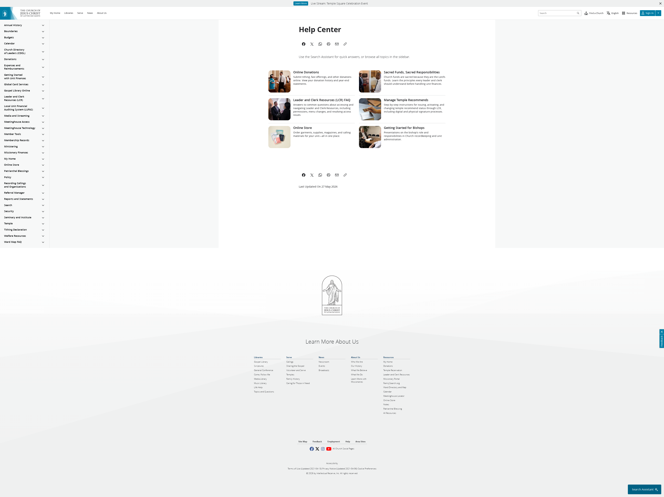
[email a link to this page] (336, 175)
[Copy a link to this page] (345, 175)
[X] (311, 44)
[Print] (328, 44)
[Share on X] (311, 175)
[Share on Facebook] (303, 175)
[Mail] (336, 44)
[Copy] (345, 44)
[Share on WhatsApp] (320, 175)
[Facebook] (303, 44)
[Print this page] (328, 175)
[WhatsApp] (320, 44)
